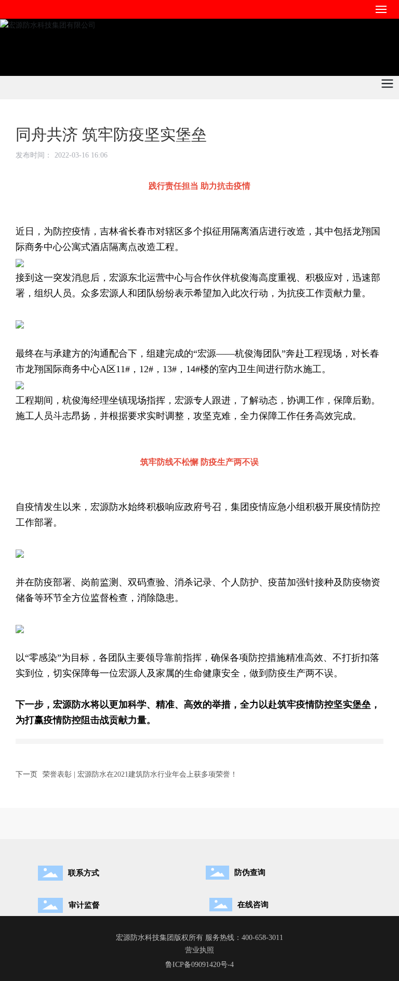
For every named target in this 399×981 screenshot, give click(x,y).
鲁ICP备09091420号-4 (199, 965)
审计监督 (84, 905)
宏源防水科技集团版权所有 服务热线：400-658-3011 (199, 937)
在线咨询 (253, 904)
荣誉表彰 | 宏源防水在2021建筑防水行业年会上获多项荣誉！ (140, 774)
